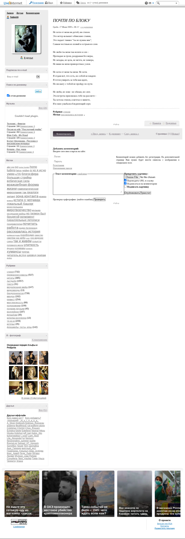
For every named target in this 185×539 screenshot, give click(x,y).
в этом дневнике (17, 96)
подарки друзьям (15, 308)
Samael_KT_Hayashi (28, 443)
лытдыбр (11, 281)
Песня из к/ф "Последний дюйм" (24, 129)
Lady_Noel (33, 435)
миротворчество (19, 210)
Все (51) (43, 410)
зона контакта (27, 196)
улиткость (31, 245)
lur (23, 438)
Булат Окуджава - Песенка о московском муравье (22, 142)
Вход (50, 2)
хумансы (14, 251)
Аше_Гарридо (14, 448)
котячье (11, 324)
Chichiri (21, 428)
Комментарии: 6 (27, 132)
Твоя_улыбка (24, 458)
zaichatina (34, 446)
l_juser (24, 435)
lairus (19, 170)
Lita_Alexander (14, 438)
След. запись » (131, 133)
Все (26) (43, 108)
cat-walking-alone (36, 425)
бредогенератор (15, 293)
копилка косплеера (16, 318)
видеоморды (13, 290)
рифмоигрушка (13, 235)
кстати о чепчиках (27, 200)
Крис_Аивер (13, 453)
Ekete (18, 430)
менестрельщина (15, 207)
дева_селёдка (36, 451)
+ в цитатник (86, 27)
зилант (11, 196)
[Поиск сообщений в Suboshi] (38, 91)
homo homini (24, 167)
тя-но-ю (11, 321)
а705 (18, 174)
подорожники (14, 305)
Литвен (36, 453)
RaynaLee (12, 443)
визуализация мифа (17, 287)
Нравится (156, 123)
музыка (36, 210)
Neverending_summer (18, 441)
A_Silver (11, 423)
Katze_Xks (37, 433)
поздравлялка (14, 224)
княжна (10, 200)
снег (28, 238)
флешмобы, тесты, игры (19, 327)
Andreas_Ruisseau (34, 423)
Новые (175, 133)
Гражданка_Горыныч (17, 451)
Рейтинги (67, 2)
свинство (39, 235)
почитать (30, 224)
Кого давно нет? (15, 418)
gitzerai (35, 430)
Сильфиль (12, 458)
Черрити (11, 461)
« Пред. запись (98, 133)
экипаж (41, 255)
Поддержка (146, 3)
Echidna (11, 430)
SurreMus (11, 446)
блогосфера (29, 174)
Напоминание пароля (62, 168)
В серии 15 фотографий (33, 398)
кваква (42, 196)
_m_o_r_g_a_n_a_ (29, 420)
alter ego (10, 167)
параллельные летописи (23, 220)
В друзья (28, 58)
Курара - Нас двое (16, 149)
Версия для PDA (164, 524)
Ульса (41, 458)
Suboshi (8, 17)
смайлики (82, 173)
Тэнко (35, 458)
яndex (9, 258)
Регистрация (38, 2)
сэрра (10, 241)
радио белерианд (28, 228)
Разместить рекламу (165, 528)
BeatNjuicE (21, 425)
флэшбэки (12, 315)
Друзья (19, 13)
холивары (20, 248)
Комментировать (64, 134)
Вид (151, 3)
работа (12, 228)
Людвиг (10, 456)
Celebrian (12, 428)
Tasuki (20, 446)
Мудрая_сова (22, 456)
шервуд (31, 255)
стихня (10, 272)
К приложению (39, 340)
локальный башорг (20, 203)
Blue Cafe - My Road (17, 135)
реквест (11, 299)
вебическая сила (18, 181)
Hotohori (18, 433)
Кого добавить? (33, 418)
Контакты (164, 526)
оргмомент (27, 216)
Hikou (42, 430)
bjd (16, 167)
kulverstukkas (13, 435)
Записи (10, 13)
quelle (32, 441)
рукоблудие (27, 235)
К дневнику (115, 133)
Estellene (26, 430)
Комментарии (33, 13)
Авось (83, 2)
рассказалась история (23, 231)
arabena (11, 425)
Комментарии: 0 (27, 126)
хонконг (29, 248)
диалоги (32, 192)
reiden (25, 170)
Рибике (33, 456)
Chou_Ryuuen (32, 428)
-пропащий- (13, 420)
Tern (26, 446)
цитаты (10, 278)
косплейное (13, 312)
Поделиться (171, 123)
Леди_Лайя (26, 453)
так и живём (22, 241)
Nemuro (29, 438)
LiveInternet (13, 3)
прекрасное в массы (17, 275)
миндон (11, 296)
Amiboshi (20, 423)
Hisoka (10, 433)
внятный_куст (29, 448)
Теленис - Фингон (16, 123)
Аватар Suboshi (25, 38)
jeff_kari (27, 433)
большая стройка (19, 177)
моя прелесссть (15, 302)
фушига (10, 248)
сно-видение (36, 238)
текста (10, 284)
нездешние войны (16, 214)
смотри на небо (16, 237)
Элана (19, 461)
